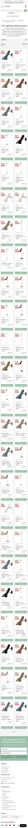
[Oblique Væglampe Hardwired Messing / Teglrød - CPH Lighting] (21, 621)
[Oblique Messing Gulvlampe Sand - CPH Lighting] (7, 621)
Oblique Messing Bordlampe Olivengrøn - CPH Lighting (7, 547)
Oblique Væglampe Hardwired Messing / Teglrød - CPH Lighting (20, 632)
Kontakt (15, 1)
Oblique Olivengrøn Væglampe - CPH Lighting (6, 94)
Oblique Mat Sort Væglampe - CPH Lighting (19, 151)
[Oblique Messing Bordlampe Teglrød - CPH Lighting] (7, 480)
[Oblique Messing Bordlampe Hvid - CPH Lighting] (21, 225)
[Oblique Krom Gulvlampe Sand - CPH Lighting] (7, 254)
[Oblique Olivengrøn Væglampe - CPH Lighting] (7, 83)
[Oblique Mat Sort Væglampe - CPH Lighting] (21, 139)
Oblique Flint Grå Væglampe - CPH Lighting (5, 123)
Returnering (5, 804)
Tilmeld (14, 757)
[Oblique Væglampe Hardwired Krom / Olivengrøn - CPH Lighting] (21, 677)
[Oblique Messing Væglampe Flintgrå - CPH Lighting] (7, 564)
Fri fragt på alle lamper (14, 16)
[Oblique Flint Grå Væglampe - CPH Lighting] (7, 111)
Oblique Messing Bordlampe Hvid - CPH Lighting (20, 237)
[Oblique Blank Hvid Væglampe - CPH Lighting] (7, 508)
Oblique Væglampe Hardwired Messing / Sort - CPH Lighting (6, 604)
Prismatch (4, 798)
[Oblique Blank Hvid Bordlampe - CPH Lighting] (21, 338)
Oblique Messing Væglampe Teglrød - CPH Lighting (20, 660)
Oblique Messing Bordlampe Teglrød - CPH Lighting (6, 491)
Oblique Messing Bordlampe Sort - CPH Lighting (20, 377)
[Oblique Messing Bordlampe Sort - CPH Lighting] (21, 366)
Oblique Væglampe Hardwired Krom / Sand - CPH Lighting (7, 435)
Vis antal (2, 44)
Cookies (4, 795)
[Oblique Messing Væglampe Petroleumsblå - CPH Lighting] (21, 394)
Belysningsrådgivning (8, 1)
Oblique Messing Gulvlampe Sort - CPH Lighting (6, 405)
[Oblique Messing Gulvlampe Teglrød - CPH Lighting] (21, 593)
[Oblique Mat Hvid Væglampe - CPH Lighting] (7, 197)
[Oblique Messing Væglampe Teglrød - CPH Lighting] (21, 649)
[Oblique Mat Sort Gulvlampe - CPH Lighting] (7, 310)
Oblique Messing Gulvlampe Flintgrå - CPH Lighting (21, 576)
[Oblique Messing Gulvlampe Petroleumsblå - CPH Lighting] (21, 168)
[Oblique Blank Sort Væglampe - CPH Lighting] (7, 649)
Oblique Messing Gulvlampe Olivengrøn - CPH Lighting (21, 491)
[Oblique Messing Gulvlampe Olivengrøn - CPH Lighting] (21, 480)
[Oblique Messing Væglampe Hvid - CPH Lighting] (21, 197)
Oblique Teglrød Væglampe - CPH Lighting (19, 94)
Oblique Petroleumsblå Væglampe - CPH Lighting (6, 66)
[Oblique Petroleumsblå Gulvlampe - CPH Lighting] (21, 55)
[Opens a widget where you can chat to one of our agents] (23, 825)
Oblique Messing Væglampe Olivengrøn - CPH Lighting (7, 377)
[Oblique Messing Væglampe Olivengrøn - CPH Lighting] (7, 366)
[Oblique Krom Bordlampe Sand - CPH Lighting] (7, 677)
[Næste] (26, 46)
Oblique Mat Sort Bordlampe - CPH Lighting (19, 265)
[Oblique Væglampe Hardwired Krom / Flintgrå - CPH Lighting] (7, 707)
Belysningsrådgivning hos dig (8, 802)
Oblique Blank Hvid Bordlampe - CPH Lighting (20, 349)
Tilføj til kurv (7, 74)
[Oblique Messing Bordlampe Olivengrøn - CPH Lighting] (7, 536)
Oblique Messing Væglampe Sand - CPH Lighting (6, 237)
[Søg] (25, 10)
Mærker (7, 20)
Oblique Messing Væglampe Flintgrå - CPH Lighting (7, 576)
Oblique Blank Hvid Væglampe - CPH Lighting (6, 519)
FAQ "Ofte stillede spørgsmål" (9, 809)
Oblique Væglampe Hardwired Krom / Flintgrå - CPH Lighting (6, 718)
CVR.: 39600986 (4, 768)
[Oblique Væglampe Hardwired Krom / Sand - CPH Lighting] (7, 424)
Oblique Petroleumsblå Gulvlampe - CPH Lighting (20, 66)
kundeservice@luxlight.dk (9, 783)
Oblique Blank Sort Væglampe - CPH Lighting (6, 660)
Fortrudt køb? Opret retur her (9, 806)
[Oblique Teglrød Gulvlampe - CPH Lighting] (7, 139)
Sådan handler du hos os (7, 800)
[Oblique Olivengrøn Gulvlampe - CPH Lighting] (21, 111)
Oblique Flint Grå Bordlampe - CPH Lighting (19, 463)
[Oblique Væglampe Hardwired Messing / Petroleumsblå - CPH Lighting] (21, 707)
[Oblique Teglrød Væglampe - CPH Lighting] (21, 83)
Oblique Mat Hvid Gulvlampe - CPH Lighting (19, 519)
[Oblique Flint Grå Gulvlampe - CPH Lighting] (7, 168)
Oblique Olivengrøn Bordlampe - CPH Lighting (20, 293)
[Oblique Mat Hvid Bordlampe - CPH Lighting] (21, 536)
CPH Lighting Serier (20, 20)
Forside (3, 20)
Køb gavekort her (6, 807)
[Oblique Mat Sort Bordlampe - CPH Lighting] (21, 254)
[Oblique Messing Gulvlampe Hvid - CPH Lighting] (7, 338)
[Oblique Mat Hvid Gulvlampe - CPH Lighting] (21, 508)
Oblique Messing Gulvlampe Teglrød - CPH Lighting (21, 604)
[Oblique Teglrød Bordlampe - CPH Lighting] (7, 282)
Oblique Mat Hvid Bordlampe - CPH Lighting (19, 547)
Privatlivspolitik (5, 797)
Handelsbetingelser (6, 791)
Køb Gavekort (21, 1)
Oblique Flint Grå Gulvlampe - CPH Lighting (5, 179)
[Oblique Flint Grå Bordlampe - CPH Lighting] (21, 452)
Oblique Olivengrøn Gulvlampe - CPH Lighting (20, 123)
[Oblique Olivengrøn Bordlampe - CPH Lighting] (21, 282)
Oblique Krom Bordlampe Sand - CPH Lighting (6, 688)
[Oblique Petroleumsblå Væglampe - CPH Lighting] (7, 55)
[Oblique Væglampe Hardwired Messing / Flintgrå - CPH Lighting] (7, 452)
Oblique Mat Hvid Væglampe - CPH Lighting (5, 208)
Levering (4, 793)
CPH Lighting (13, 20)
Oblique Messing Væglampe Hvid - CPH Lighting (20, 208)
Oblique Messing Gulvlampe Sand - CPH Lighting (6, 632)
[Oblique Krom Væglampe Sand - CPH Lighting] (21, 424)
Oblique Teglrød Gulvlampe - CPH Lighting (5, 151)
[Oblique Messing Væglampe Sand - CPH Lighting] (7, 225)
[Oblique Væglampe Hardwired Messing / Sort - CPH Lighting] (7, 593)
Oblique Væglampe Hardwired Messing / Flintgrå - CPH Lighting (6, 463)
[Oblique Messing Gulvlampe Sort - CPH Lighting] (7, 394)
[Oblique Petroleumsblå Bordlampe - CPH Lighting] (21, 310)
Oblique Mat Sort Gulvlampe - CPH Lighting (5, 321)
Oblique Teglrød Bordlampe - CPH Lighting (5, 293)
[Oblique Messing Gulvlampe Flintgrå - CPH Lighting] (21, 564)
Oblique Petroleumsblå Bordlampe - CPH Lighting (20, 321)
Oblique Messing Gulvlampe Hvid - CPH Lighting (6, 349)
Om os (3, 790)
